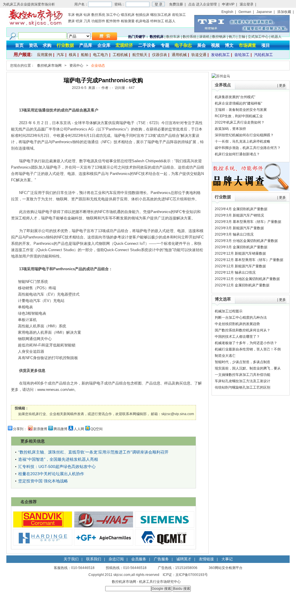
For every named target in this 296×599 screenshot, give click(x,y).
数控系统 (98, 15)
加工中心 (113, 15)
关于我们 (71, 559)
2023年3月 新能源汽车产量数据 (239, 228)
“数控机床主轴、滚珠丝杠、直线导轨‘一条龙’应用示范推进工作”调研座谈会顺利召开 (93, 452)
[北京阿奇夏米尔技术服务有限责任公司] (103, 544)
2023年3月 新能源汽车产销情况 (239, 215)
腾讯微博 (60, 429)
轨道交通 (198, 55)
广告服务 (161, 559)
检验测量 (128, 21)
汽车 (60, 55)
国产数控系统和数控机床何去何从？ (242, 330)
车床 (71, 15)
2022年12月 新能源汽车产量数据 (240, 266)
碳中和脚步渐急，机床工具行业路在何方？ (248, 148)
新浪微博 (40, 429)
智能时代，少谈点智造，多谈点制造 (242, 362)
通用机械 (179, 55)
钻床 (87, 15)
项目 (265, 45)
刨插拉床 (142, 15)
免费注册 (176, 4)
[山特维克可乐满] (42, 526)
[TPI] (242, 31)
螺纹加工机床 (160, 15)
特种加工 (157, 21)
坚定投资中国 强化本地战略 (43, 481)
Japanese (264, 12)
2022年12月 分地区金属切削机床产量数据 (247, 279)
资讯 (33, 45)
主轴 (241, 37)
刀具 (87, 21)
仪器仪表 (159, 55)
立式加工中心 (258, 37)
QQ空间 (96, 429)
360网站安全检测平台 (226, 568)
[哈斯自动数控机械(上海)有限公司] (103, 526)
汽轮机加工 (263, 55)
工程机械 (120, 55)
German (244, 12)
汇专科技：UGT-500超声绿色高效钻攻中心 (57, 466)
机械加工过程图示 (229, 311)
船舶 (84, 55)
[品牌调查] (251, 190)
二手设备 (147, 45)
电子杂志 (183, 45)
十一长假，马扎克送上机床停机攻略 (242, 141)
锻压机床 (128, 15)
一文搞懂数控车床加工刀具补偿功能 (242, 375)
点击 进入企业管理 (202, 4)
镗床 (79, 21)
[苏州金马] (221, 76)
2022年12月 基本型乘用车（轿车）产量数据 (249, 260)
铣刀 (232, 37)
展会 (201, 45)
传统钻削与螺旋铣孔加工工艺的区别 (242, 387)
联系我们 (93, 559)
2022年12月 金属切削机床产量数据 (242, 285)
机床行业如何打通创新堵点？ (237, 154)
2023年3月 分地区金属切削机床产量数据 (246, 241)
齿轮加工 (179, 15)
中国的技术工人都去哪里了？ (237, 337)
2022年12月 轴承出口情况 (235, 272)
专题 (165, 45)
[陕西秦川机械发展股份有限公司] (164, 544)
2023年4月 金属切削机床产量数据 (241, 209)
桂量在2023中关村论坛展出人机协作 (51, 473)
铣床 (79, 15)
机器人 (170, 21)
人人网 (79, 429)
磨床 (71, 21)
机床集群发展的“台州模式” (235, 97)
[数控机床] (35, 25)
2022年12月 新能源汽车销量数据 (240, 253)
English (227, 12)
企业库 (103, 45)
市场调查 (247, 45)
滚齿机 (204, 37)
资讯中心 (76, 66)
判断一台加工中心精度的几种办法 (241, 318)
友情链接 (206, 559)
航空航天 (139, 55)
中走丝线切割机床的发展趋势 (237, 324)
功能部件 (98, 21)
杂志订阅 (116, 559)
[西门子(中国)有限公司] (164, 526)
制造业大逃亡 (225, 356)
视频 (215, 45)
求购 (47, 45)
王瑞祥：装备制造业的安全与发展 (241, 110)
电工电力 (100, 55)
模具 (72, 55)
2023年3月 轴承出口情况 (234, 234)
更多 (282, 85)
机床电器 (142, 21)
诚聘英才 (183, 559)
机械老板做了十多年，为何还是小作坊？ (246, 343)
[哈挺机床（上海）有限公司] (42, 544)
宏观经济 (124, 45)
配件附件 (113, 21)
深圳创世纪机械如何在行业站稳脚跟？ (244, 135)
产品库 (85, 45)
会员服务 (138, 559)
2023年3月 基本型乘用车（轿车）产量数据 (248, 222)
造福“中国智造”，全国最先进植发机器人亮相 (58, 459)
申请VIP (228, 4)
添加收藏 (284, 12)
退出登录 (247, 4)
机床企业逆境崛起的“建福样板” (238, 103)
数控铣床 (219, 37)
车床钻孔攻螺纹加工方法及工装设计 (242, 381)
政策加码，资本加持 (230, 129)
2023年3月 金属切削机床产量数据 (241, 247)
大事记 (227, 559)
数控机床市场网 (49, 66)
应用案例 (44, 55)
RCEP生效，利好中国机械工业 (239, 116)
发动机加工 (220, 55)
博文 (229, 45)
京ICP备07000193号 (191, 575)
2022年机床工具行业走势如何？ (239, 122)
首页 (19, 45)
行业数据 (65, 45)
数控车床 (173, 37)
